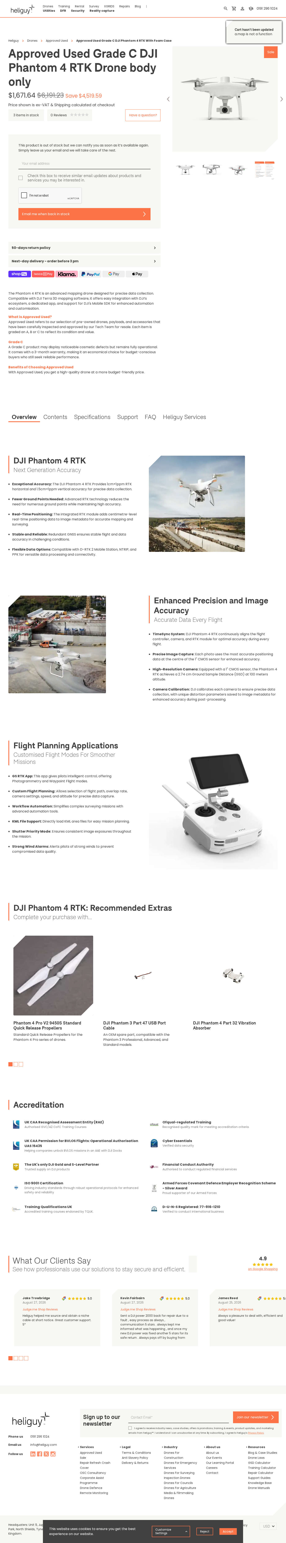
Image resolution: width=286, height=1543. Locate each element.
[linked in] (32, 1453)
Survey (94, 6)
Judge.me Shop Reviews (40, 1309)
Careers (212, 1468)
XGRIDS (109, 6)
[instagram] (52, 1453)
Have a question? (143, 115)
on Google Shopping (263, 1269)
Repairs (124, 6)
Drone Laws (256, 1458)
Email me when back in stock (46, 214)
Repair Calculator (260, 1473)
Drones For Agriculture (180, 1488)
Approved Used (91, 1453)
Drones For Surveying (179, 1473)
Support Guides (259, 1478)
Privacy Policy (256, 1432)
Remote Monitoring (94, 1493)
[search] (226, 8)
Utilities (49, 11)
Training (64, 6)
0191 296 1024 (267, 8)
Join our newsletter (252, 1417)
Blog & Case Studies (262, 1453)
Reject (204, 1531)
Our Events (214, 1458)
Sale (83, 1458)
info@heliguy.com (43, 1444)
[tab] (24, 417)
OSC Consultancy (93, 1473)
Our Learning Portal (220, 1463)
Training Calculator (262, 1468)
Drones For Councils (178, 1483)
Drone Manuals (259, 1488)
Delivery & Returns (135, 1463)
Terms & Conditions (136, 1453)
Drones (48, 6)
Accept (228, 1531)
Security (78, 11)
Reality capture (102, 11)
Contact (212, 1473)
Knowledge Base (260, 1483)
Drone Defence (91, 1488)
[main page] (21, 8)
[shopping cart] (234, 8)
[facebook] (39, 1453)
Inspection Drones (177, 1478)
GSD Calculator (259, 1463)
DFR (63, 11)
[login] (242, 8)
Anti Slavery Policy (135, 1458)
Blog (138, 6)
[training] (251, 8)
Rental (79, 6)
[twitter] (46, 1453)
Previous (168, 99)
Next (281, 99)
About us (212, 1453)
